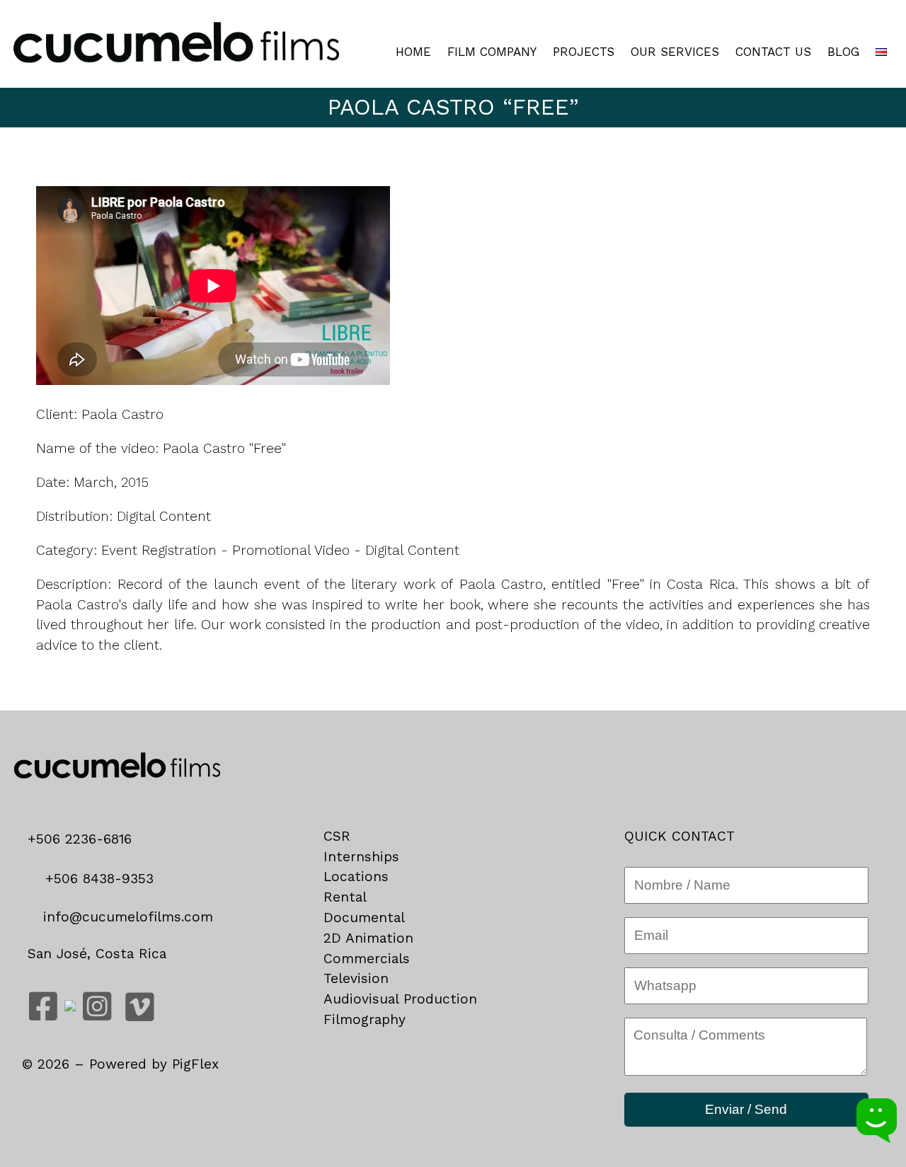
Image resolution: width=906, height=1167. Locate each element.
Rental (345, 897)
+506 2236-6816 (85, 839)
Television (356, 978)
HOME (413, 52)
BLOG (843, 52)
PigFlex (195, 1064)
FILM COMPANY (492, 52)
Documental (364, 917)
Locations (356, 876)
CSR (336, 836)
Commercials (366, 958)
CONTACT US (773, 52)
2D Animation (368, 938)
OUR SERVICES (675, 52)
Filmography (364, 1019)
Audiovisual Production (400, 999)
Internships (361, 857)
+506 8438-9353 (97, 878)
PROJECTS (583, 52)
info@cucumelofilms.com (125, 917)
